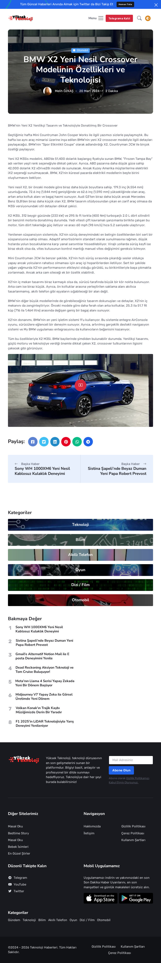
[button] (139, 18)
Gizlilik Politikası (133, 826)
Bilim (80, 539)
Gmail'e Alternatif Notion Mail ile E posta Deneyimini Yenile (42, 656)
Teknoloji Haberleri (43, 947)
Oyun (81, 570)
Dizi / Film (80, 585)
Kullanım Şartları (133, 840)
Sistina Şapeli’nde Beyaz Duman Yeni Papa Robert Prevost (117, 471)
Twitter (19, 891)
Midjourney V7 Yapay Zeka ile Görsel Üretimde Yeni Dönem (44, 696)
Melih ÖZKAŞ (64, 91)
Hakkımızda (92, 826)
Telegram (20, 878)
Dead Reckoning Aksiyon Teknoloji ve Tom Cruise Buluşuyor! (45, 669)
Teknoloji (80, 524)
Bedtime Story (18, 833)
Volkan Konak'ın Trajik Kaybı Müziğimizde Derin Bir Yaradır (39, 710)
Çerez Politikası (132, 833)
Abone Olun (121, 770)
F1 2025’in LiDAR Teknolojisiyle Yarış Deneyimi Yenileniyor (45, 723)
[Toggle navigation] (148, 18)
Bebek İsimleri (18, 847)
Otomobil (82, 50)
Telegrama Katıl (119, 18)
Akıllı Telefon (80, 554)
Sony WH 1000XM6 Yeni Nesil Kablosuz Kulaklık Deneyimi (42, 471)
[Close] (156, 5)
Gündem (14, 920)
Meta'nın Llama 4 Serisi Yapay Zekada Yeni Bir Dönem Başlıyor (44, 683)
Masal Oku (15, 826)
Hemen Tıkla (125, 4)
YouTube (20, 884)
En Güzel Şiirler (19, 853)
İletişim (89, 833)
